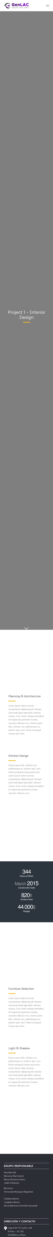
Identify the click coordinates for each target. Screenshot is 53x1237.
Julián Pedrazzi (11, 1183)
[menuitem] (47, 5)
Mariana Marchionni (14, 1176)
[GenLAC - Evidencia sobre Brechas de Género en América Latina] (22, 5)
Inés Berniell (10, 1173)
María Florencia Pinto (14, 1180)
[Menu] (47, 5)
